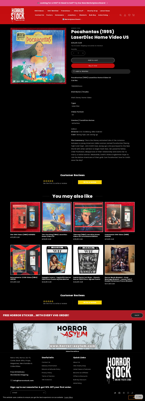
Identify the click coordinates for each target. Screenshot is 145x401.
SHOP (137, 315)
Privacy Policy (47, 373)
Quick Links (79, 357)
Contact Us (46, 362)
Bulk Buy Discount (79, 380)
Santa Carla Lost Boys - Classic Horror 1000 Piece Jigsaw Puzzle (86, 278)
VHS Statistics (47, 380)
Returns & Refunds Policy (51, 369)
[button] (39, 11)
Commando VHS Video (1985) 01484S (117, 235)
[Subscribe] (43, 392)
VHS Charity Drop (79, 366)
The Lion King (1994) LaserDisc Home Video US (54, 235)
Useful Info (48, 357)
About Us (76, 362)
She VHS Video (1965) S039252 (22, 234)
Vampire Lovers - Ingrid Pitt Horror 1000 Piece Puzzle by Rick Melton (56, 278)
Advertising (77, 383)
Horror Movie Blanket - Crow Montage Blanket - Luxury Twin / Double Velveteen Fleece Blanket (119, 279)
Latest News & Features (82, 369)
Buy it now (93, 66)
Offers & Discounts (80, 376)
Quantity (74, 49)
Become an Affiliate (80, 373)
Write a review (89, 182)
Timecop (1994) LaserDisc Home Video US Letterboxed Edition (86, 235)
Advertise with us (72, 351)
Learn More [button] (68, 397)
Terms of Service (48, 376)
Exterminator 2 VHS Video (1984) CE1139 (23, 278)
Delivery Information (49, 366)
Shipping (84, 46)
